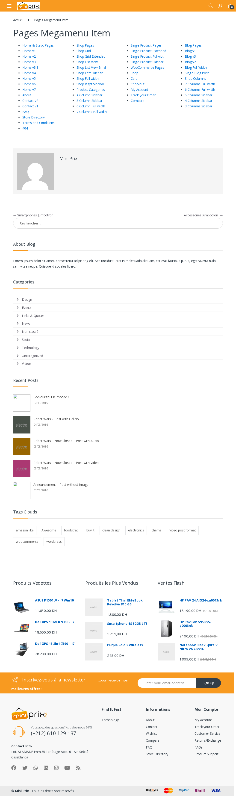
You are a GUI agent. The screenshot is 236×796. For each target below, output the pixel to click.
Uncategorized (32, 356)
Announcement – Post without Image (60, 484)
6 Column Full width (91, 106)
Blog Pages (193, 45)
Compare (137, 100)
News (26, 323)
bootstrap (71, 530)
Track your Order (143, 95)
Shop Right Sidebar (90, 84)
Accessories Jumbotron (203, 215)
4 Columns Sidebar (198, 100)
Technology (30, 347)
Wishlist (151, 733)
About (26, 95)
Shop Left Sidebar (90, 73)
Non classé (30, 331)
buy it (90, 530)
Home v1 (29, 51)
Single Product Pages (146, 45)
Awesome (48, 530)
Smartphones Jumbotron (33, 215)
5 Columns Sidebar (198, 95)
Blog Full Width (196, 67)
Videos (27, 363)
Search (210, 5)
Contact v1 (30, 106)
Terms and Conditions (38, 123)
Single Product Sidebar (147, 62)
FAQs (198, 747)
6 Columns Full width (200, 89)
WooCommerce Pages (147, 67)
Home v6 (29, 84)
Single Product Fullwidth (148, 56)
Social (26, 339)
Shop (134, 73)
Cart (134, 78)
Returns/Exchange (208, 740)
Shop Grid (84, 51)
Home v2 (29, 56)
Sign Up (208, 683)
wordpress (54, 541)
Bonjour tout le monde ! (51, 397)
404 (25, 128)
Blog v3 (190, 56)
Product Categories (91, 89)
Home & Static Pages (38, 45)
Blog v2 (190, 62)
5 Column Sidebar (89, 100)
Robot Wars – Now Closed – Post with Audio (66, 441)
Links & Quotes (33, 315)
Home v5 (29, 78)
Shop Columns (195, 78)
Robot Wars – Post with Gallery (56, 419)
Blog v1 (190, 51)
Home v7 (29, 89)
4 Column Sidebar (89, 95)
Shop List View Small (91, 67)
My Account (139, 89)
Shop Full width (88, 78)
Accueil (18, 20)
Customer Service (207, 733)
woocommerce (27, 541)
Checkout (138, 84)
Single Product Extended (148, 51)
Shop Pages (85, 45)
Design (27, 299)
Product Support (206, 754)
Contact (151, 727)
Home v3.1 (30, 67)
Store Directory (33, 117)
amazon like (24, 530)
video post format (182, 530)
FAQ (25, 111)
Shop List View (87, 62)
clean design (111, 530)
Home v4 (29, 73)
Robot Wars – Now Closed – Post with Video (66, 462)
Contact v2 (30, 100)
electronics (136, 530)
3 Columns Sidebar (198, 106)
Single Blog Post (197, 73)
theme (156, 530)
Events (27, 307)
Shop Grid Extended (91, 56)
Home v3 (29, 62)
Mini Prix (68, 158)
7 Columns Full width (92, 111)
